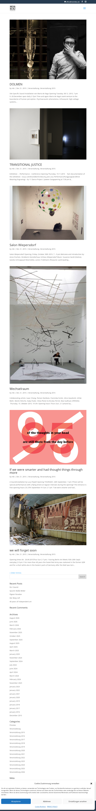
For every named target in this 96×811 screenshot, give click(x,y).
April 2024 (14, 672)
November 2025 (16, 632)
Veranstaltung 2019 (17, 747)
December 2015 (16, 715)
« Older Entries (15, 573)
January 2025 (15, 654)
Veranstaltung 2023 (17, 761)
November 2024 (16, 658)
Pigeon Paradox (16, 594)
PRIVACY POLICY (52, 807)
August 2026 (14, 618)
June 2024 (13, 668)
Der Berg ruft (15, 598)
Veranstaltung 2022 (17, 757)
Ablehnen (47, 801)
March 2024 (14, 676)
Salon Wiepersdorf (23, 245)
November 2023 (16, 683)
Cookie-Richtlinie (40, 807)
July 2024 (13, 665)
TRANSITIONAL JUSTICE (26, 164)
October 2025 (15, 636)
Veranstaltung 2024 (17, 765)
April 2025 (14, 647)
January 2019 (15, 701)
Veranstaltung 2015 (47, 88)
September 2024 (16, 661)
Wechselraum (19, 389)
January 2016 (15, 712)
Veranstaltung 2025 (17, 768)
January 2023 (15, 686)
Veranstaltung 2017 (17, 739)
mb (13, 88)
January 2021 (15, 694)
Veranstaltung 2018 (17, 743)
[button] (91, 783)
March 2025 (14, 650)
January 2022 (15, 690)
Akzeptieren (16, 801)
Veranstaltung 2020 (17, 750)
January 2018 (15, 705)
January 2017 (15, 708)
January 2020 (15, 697)
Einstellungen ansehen (78, 801)
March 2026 (14, 625)
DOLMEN (16, 84)
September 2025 (16, 640)
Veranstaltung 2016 (17, 736)
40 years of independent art (20, 601)
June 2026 (13, 622)
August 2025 (14, 643)
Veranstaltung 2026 (17, 772)
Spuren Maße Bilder (17, 591)
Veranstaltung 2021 (17, 754)
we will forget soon (23, 550)
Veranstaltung (33, 88)
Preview (13, 725)
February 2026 (15, 629)
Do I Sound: (14, 587)
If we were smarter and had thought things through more (46, 471)
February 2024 (15, 679)
